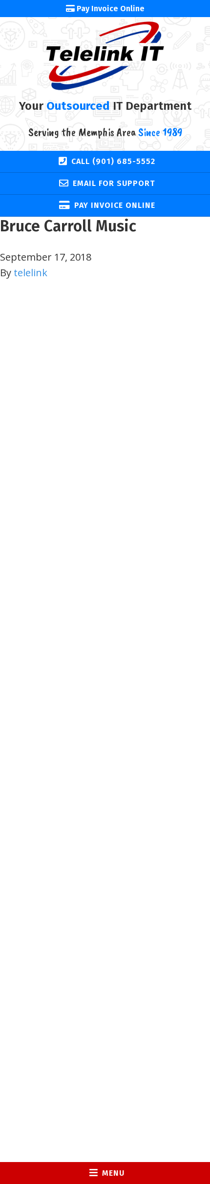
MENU (113, 1173)
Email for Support (114, 183)
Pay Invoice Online (114, 205)
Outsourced (78, 106)
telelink (30, 272)
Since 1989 (160, 131)
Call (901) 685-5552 (113, 161)
